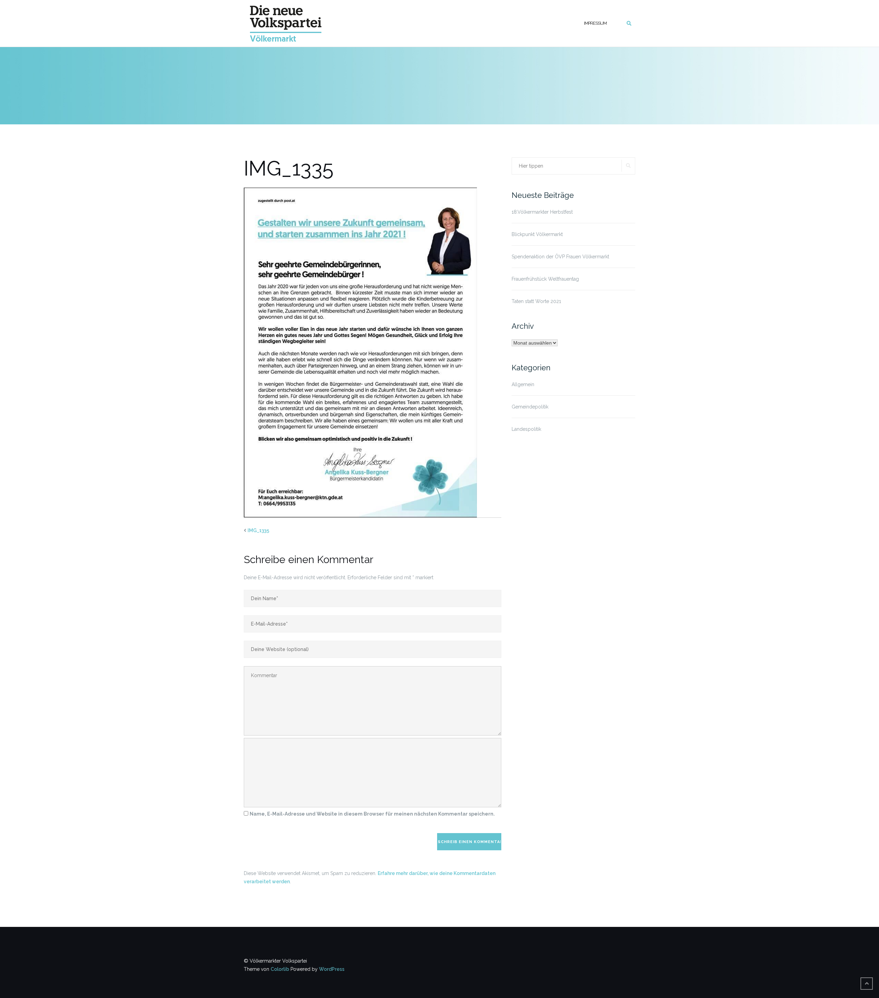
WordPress (331, 969)
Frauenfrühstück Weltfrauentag (545, 279)
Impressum (595, 23)
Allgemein (523, 384)
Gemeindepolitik (530, 407)
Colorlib (280, 969)
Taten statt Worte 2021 (536, 301)
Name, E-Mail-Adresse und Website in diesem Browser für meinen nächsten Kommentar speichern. (372, 814)
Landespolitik (526, 429)
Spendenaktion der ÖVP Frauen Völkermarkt (560, 256)
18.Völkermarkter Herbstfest (542, 212)
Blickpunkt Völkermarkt (537, 234)
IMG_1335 (258, 530)
